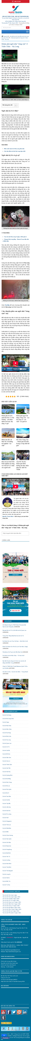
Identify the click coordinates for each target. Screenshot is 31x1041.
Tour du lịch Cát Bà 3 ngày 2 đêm (11, 898)
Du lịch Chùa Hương (8, 835)
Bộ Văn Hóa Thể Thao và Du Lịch (9, 975)
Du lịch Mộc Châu (7, 729)
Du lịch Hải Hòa (6, 771)
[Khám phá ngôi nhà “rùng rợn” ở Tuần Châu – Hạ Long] (9, 55)
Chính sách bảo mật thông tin (8, 965)
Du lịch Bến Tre (6, 881)
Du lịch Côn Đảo (7, 842)
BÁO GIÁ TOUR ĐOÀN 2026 (22, 16)
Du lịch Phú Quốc (7, 789)
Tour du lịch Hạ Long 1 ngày (10, 895)
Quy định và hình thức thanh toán (9, 963)
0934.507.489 (4, 947)
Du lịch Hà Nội (6, 800)
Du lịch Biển (6, 831)
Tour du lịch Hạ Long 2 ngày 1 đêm (11, 896)
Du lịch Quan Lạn (7, 743)
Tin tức (7, 37)
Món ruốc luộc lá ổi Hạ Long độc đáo (14, 148)
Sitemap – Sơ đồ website (7, 966)
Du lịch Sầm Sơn (7, 757)
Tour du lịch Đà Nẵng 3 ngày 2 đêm (11, 907)
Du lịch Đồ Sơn (6, 754)
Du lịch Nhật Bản (7, 828)
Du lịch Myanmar (7, 846)
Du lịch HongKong (7, 849)
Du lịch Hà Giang (7, 715)
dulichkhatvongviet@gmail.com (12, 950)
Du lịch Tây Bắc (6, 803)
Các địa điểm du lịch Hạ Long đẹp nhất (14, 151)
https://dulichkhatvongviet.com (13, 951)
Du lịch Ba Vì (6, 793)
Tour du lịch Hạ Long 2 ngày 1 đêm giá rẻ (15, 236)
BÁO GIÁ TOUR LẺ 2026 (8, 16)
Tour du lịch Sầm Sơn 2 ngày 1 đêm (12, 904)
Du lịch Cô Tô (6, 746)
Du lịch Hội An (6, 877)
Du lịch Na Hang (7, 732)
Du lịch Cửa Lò (6, 761)
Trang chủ (5, 36)
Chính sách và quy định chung (8, 961)
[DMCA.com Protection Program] (6, 1023)
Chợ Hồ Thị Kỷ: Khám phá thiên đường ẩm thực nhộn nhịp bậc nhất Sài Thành (22, 465)
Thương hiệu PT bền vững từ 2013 (10, 23)
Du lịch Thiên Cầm (7, 764)
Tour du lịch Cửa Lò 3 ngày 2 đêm (11, 905)
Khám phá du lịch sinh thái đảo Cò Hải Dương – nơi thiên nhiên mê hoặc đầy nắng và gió (8, 419)
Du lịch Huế (5, 817)
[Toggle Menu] (27, 31)
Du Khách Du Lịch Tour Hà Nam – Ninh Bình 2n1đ (15, 641)
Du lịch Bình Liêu (7, 736)
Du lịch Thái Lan (7, 824)
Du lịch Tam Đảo (7, 796)
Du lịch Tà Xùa (6, 884)
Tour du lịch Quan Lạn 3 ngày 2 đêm (12, 902)
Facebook (5, 1038)
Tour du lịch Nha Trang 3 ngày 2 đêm (12, 909)
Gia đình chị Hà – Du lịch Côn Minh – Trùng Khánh (15, 671)
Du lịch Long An (6, 874)
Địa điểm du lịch (13, 36)
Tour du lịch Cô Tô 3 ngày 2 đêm (11, 900)
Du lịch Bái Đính (7, 853)
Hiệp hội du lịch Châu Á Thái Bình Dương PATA (13, 981)
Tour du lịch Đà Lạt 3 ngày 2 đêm (11, 911)
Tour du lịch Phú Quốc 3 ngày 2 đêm (12, 912)
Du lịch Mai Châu (7, 725)
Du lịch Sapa (6, 722)
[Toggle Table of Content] (15, 105)
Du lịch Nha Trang (7, 782)
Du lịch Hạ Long (7, 739)
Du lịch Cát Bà (6, 750)
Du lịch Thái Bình (7, 867)
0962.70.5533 (24, 945)
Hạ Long (3, 37)
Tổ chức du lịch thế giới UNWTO (9, 979)
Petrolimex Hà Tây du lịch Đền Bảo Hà (12, 652)
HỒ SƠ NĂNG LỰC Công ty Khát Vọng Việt (15, 21)
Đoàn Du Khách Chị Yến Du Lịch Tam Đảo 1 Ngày (15, 646)
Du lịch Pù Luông (7, 814)
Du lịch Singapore (7, 821)
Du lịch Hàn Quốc (7, 838)
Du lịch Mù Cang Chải (8, 718)
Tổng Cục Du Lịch (5, 977)
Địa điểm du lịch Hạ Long (23, 36)
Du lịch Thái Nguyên (8, 870)
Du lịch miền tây (7, 807)
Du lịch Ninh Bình (7, 863)
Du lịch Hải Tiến (6, 768)
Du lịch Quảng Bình (7, 775)
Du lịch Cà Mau (6, 860)
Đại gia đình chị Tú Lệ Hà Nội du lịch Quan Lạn (14, 630)
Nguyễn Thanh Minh (8, 516)
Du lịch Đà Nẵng (7, 778)
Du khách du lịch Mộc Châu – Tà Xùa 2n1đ (13, 655)
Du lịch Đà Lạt (6, 785)
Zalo (4, 1035)
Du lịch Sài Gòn (6, 810)
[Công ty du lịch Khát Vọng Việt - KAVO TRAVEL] (15, 9)
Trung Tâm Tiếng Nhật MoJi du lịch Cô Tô (13, 635)
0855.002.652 (12, 947)
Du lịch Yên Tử (6, 856)
